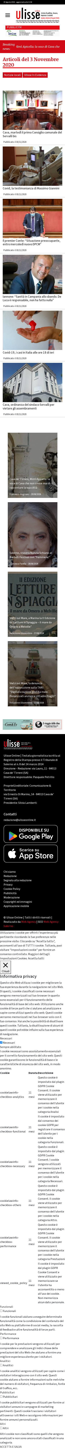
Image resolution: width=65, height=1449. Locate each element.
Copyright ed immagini (18, 902)
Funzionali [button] (6, 1307)
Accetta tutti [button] (36, 958)
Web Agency (28, 922)
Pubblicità (10, 893)
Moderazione (12, 897)
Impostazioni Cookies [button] (13, 958)
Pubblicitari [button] (7, 1393)
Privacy (8, 885)
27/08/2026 (39, 633)
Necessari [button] (6, 1038)
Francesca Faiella (18, 563)
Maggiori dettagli (39, 954)
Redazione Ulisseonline (21, 633)
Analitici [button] (5, 1361)
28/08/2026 (33, 563)
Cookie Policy (12, 889)
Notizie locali (12, 75)
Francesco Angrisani (19, 494)
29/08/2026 (36, 494)
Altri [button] (3, 1424)
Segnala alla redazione (18, 880)
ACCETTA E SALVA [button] (11, 1447)
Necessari (9, 1043)
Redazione (10, 876)
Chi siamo (10, 872)
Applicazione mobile (16, 906)
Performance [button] (8, 1334)
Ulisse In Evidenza (35, 75)
